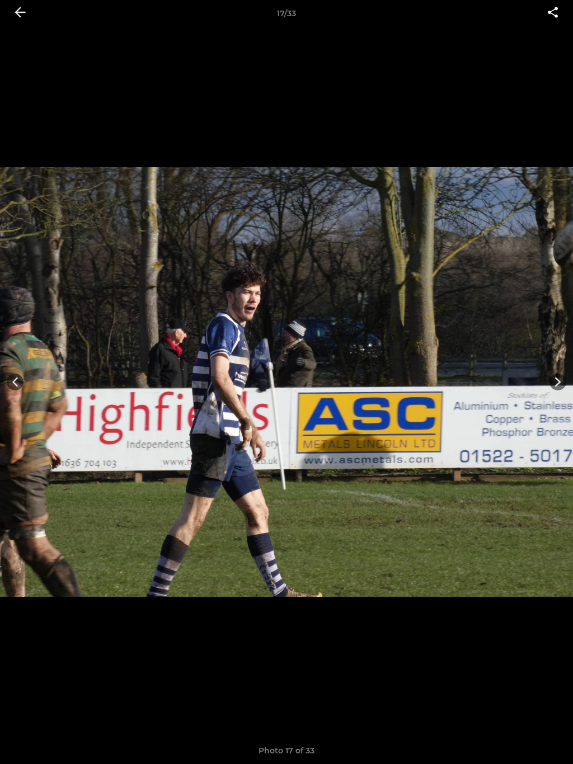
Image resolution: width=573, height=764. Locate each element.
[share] (553, 13)
